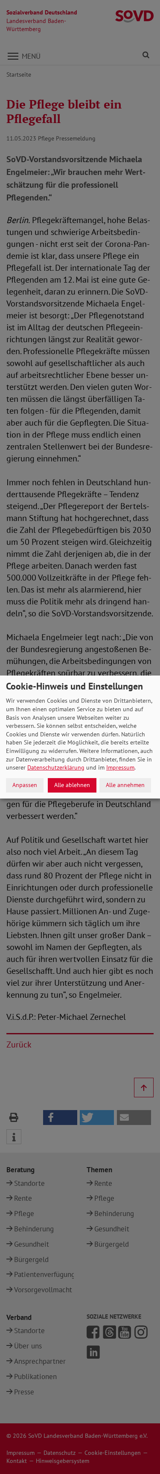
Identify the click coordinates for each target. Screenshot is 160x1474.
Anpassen (24, 785)
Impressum (120, 767)
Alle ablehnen (72, 785)
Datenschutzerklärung (55, 767)
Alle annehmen (125, 785)
